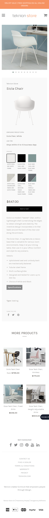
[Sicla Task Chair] (13, 357)
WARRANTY (24, 469)
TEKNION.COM (24, 476)
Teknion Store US (9, 500)
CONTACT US (24, 459)
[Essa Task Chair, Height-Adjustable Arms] (35, 394)
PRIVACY (24, 473)
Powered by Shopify (22, 500)
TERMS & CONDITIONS (24, 466)
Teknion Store (12, 84)
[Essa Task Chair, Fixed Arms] (13, 394)
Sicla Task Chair (13, 369)
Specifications (14, 287)
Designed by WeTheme (38, 500)
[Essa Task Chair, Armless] (35, 357)
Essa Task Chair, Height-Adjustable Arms (36, 409)
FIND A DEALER (24, 462)
